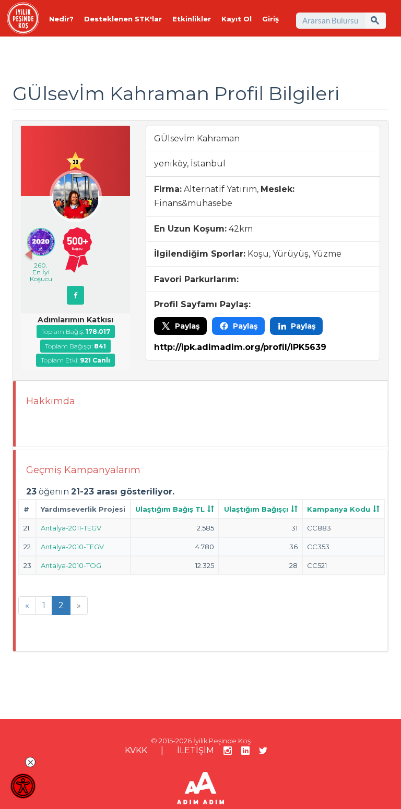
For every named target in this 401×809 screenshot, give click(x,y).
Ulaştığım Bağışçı (256, 509)
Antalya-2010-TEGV (72, 546)
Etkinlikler (191, 19)
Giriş (270, 19)
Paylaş (187, 326)
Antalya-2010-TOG (71, 565)
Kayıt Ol (236, 19)
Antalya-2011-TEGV (71, 528)
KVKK (136, 750)
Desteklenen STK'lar (123, 19)
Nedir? (61, 19)
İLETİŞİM (195, 750)
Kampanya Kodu (338, 509)
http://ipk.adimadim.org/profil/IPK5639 (240, 347)
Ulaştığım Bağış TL (170, 509)
